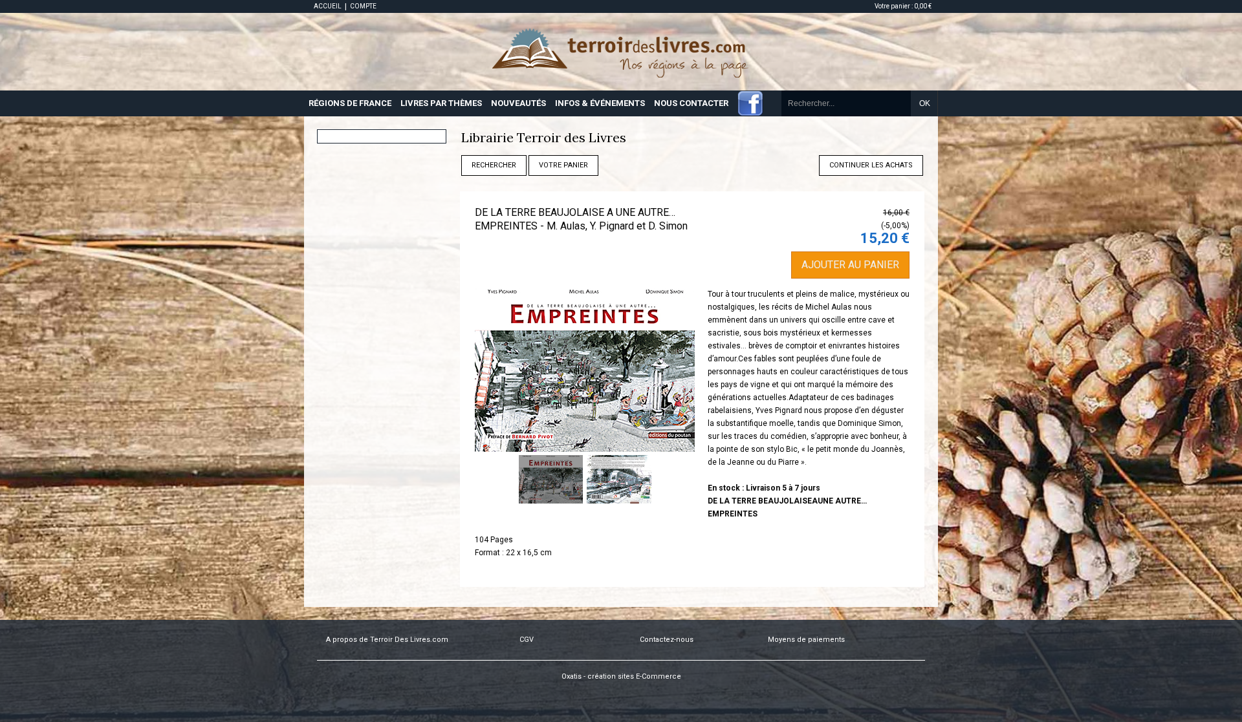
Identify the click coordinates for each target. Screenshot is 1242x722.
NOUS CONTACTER (691, 103)
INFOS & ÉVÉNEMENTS (600, 103)
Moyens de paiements (806, 639)
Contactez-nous (666, 639)
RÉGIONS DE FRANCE (350, 103)
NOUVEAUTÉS (518, 103)
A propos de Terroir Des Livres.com (387, 639)
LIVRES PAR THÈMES (441, 103)
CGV (526, 639)
